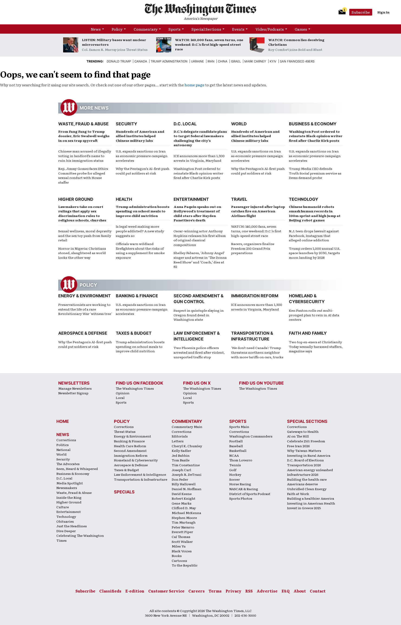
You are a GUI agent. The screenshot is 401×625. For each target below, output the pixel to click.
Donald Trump (119, 61)
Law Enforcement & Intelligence (140, 474)
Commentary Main (187, 426)
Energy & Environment (84, 295)
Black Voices (182, 551)
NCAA (234, 455)
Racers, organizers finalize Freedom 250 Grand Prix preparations (252, 248)
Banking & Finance (137, 295)
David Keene (182, 493)
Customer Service (166, 591)
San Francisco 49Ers (297, 61)
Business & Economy (312, 123)
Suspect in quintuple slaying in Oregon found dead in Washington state (199, 315)
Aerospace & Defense (82, 333)
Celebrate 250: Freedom (306, 441)
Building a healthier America (310, 498)
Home (62, 421)
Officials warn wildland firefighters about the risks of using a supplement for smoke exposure (140, 250)
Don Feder (180, 479)
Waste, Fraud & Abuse (83, 123)
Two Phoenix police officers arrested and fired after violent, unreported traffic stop (199, 352)
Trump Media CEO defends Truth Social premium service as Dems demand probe (315, 173)
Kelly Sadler (181, 450)
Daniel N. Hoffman (186, 488)
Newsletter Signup (73, 393)
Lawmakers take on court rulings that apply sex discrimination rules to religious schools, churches (82, 213)
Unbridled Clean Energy (307, 488)
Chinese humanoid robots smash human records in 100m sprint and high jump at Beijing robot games (314, 213)
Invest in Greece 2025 (304, 507)
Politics (62, 444)
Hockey (235, 474)
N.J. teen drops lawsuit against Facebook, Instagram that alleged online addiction (314, 235)
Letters (178, 441)
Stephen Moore (184, 517)
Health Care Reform (130, 446)
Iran (210, 61)
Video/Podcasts (269, 29)
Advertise (267, 591)
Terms (215, 591)
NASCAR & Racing (243, 488)
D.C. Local (185, 123)
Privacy (233, 591)
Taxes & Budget (134, 333)
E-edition (134, 591)
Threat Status (125, 431)
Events (238, 29)
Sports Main (239, 426)
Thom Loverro (240, 460)
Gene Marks (181, 503)
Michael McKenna (186, 512)
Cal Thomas (181, 536)
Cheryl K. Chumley (187, 446)
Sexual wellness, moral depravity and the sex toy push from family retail (85, 235)
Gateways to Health (303, 431)
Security (126, 123)
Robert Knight (183, 498)
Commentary (146, 29)
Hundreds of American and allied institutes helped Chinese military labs (140, 136)
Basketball (237, 450)
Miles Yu (179, 546)
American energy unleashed (310, 469)
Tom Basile (181, 460)
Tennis (235, 465)
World (239, 123)
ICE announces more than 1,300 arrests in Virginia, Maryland (199, 158)
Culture (62, 507)
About (300, 591)
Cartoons (179, 560)
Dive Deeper (66, 530)
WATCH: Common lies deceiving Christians (296, 42)
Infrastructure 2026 (302, 474)
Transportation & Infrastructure (140, 479)
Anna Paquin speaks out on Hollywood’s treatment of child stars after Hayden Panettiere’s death (197, 213)
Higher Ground (75, 199)
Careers (196, 591)
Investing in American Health (311, 503)
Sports (174, 29)
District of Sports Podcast (249, 493)
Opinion (122, 393)
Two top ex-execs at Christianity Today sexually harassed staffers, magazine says (316, 346)
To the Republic (184, 565)
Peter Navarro (183, 527)
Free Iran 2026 (298, 446)
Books (177, 555)
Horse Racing (240, 484)
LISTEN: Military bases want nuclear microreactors (114, 42)
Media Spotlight (69, 483)
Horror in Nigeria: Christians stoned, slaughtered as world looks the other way (82, 253)
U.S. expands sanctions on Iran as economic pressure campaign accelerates (142, 155)
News (96, 29)
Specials (124, 491)
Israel (236, 61)
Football (236, 441)
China (222, 61)
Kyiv (273, 61)
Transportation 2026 (304, 465)
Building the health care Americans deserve (307, 481)
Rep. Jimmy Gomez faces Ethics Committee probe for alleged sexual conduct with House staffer (83, 175)
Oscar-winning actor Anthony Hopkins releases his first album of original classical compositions (200, 238)
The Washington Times (135, 388)
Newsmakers (66, 487)
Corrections (66, 439)
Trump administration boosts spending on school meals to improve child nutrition (142, 211)
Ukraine (197, 61)
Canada (140, 61)
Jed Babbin (181, 455)
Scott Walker (182, 541)
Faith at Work (298, 493)
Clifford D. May (184, 507)
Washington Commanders (250, 436)
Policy (117, 29)
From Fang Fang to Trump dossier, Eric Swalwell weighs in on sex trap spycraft (84, 136)
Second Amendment (130, 450)
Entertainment (191, 199)
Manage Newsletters (75, 388)
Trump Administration (169, 61)
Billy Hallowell (184, 484)
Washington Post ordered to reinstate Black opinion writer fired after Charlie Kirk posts (198, 173)
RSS (249, 591)
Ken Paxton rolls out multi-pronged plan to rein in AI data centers (314, 315)
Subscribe (361, 12)
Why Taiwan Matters (304, 450)
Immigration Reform (254, 295)
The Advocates (68, 463)
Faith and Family (308, 333)
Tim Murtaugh (184, 522)
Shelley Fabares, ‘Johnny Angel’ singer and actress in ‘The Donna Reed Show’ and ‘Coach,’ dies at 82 (200, 259)
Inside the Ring (68, 497)
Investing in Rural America (308, 455)
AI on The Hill (298, 436)
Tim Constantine (186, 465)
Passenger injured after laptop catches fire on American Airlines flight (258, 211)
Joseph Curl (181, 469)
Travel (239, 199)
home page (194, 84)
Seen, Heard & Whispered (77, 468)
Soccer (234, 479)
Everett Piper (182, 531)
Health (124, 199)
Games (301, 29)
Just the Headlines (71, 526)
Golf (232, 469)
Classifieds (110, 591)
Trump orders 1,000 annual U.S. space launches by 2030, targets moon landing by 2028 (314, 253)
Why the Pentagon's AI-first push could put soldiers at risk (85, 344)
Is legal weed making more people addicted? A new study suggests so (140, 231)
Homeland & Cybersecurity (136, 460)
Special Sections (206, 29)
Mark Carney (255, 61)
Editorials (180, 436)
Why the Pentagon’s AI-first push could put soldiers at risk (142, 170)
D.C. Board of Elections (305, 460)
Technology (303, 199)
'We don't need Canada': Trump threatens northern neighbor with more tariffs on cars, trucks (257, 352)
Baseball (236, 446)
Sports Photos (240, 498)
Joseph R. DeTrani (186, 474)
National (63, 449)
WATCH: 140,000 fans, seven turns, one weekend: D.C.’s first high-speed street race (209, 44)
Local (120, 397)
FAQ (285, 591)
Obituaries (65, 521)
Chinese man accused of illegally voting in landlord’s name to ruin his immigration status (84, 155)
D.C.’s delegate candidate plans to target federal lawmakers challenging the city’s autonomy (200, 138)
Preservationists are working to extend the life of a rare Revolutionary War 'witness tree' (85, 309)
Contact (318, 591)
